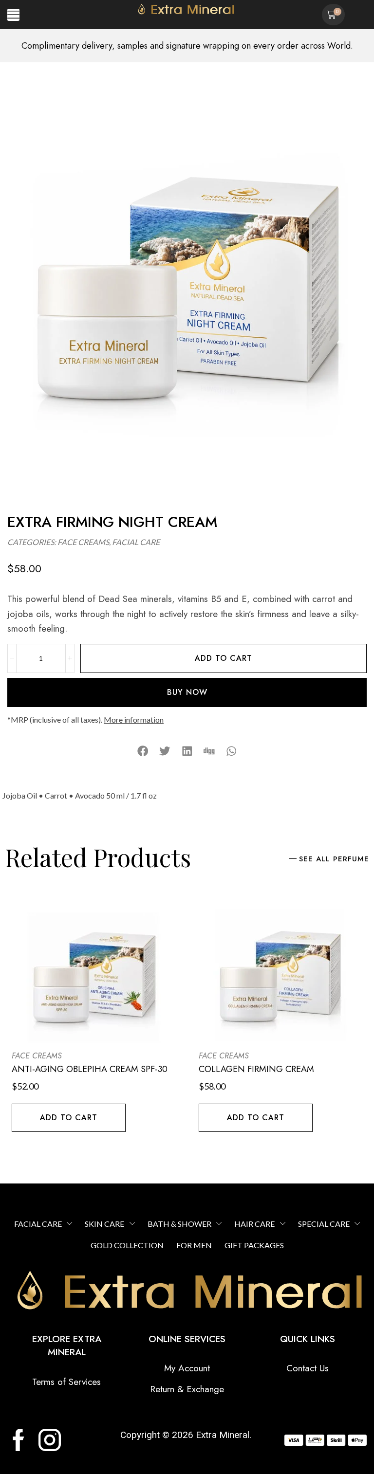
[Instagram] (49, 1440)
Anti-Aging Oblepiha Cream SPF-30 (90, 1069)
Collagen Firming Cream (256, 1069)
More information (134, 719)
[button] (13, 15)
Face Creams (83, 541)
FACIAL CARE (136, 541)
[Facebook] (18, 1440)
